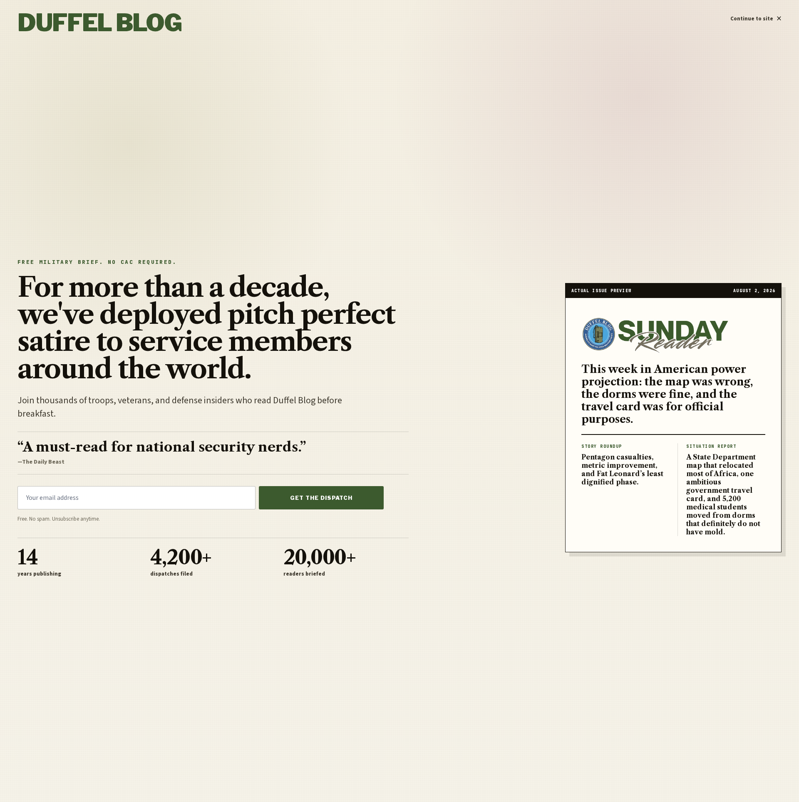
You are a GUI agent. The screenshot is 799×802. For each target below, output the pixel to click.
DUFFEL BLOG (99, 22)
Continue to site (756, 17)
